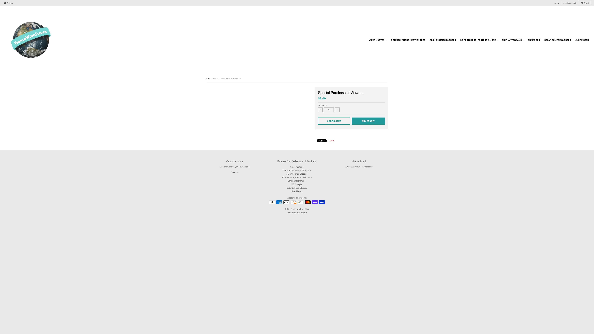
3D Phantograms (296, 180)
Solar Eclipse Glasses (297, 187)
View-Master (296, 166)
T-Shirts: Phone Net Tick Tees (297, 170)
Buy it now (368, 121)
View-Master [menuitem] (376, 40)
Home (208, 79)
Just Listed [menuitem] (582, 40)
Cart (586, 3)
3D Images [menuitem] (534, 40)
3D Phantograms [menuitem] (512, 40)
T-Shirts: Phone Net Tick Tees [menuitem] (408, 40)
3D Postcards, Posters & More (296, 177)
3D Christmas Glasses (297, 173)
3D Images (297, 184)
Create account (569, 3)
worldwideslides (301, 209)
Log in (556, 3)
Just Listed (297, 191)
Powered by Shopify (297, 212)
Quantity (322, 106)
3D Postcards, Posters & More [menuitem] (478, 40)
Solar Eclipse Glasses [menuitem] (557, 40)
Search (234, 172)
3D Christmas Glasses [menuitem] (443, 40)
